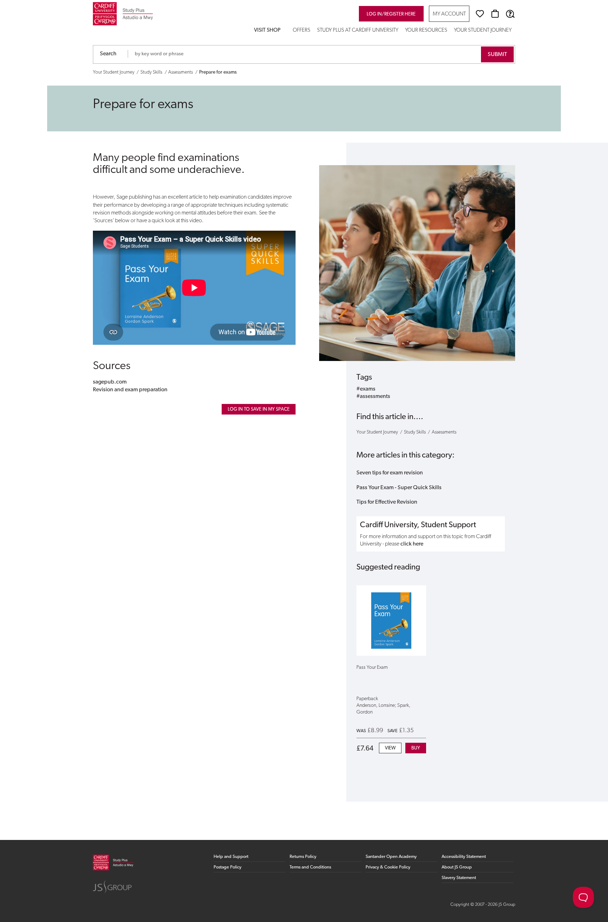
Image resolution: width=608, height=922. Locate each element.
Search (108, 54)
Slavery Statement (459, 878)
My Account (449, 14)
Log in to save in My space (259, 409)
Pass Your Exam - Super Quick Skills (399, 488)
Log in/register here (391, 14)
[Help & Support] (510, 14)
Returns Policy (303, 856)
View (390, 748)
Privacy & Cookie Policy (388, 867)
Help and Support (231, 856)
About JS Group (457, 867)
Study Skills (151, 72)
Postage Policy (227, 867)
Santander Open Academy (391, 856)
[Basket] (495, 14)
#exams (365, 389)
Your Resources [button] (426, 30)
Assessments (180, 72)
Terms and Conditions (310, 867)
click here (411, 544)
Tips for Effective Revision (386, 502)
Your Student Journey (483, 30)
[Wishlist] (480, 14)
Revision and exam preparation (130, 390)
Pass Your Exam (372, 667)
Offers (301, 30)
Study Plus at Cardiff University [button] (357, 30)
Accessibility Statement (464, 856)
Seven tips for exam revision (389, 473)
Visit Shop (267, 30)
